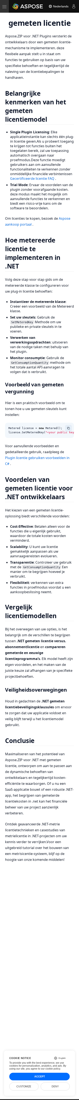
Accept (39, 1076)
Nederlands (60, 6)
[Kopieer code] (68, 428)
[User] (74, 6)
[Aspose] (28, 6)
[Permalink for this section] (52, 119)
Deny (55, 1086)
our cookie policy (50, 1068)
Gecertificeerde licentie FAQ (32, 178)
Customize (23, 1086)
